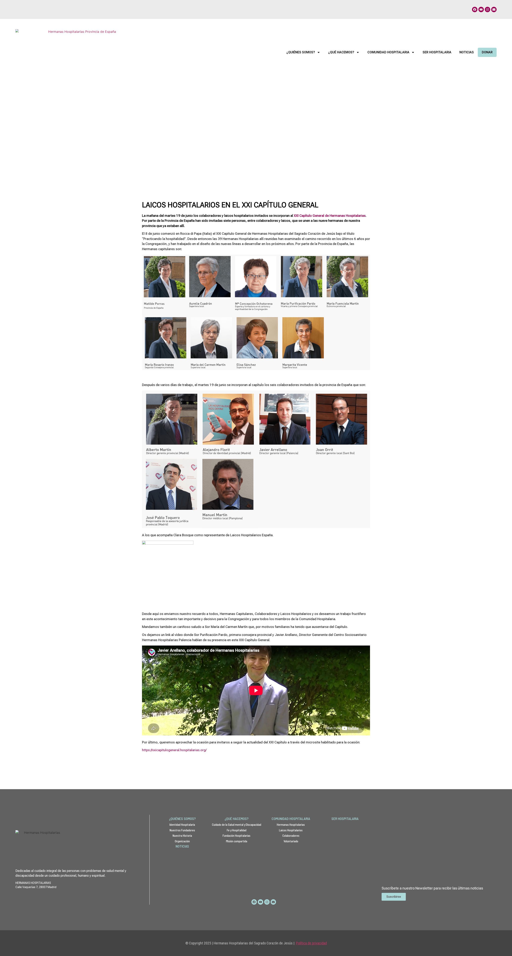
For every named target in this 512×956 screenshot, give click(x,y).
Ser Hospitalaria (437, 52)
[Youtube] (481, 9)
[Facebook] (474, 9)
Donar (487, 52)
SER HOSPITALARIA (345, 818)
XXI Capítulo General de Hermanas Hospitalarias (330, 216)
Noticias (466, 52)
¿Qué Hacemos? (341, 52)
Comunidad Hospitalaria (388, 52)
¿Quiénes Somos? (300, 52)
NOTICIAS (182, 846)
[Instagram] (487, 9)
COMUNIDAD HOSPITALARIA (291, 818)
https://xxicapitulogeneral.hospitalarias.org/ (174, 750)
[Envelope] (494, 9)
